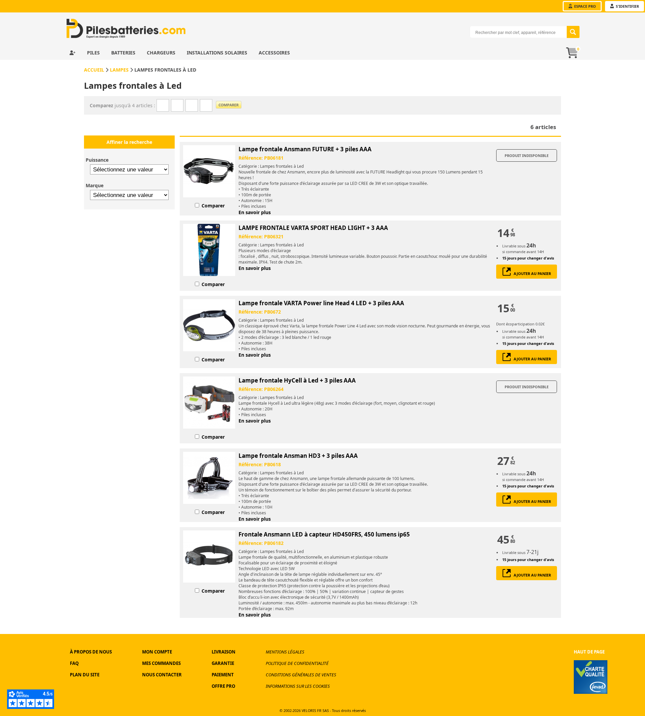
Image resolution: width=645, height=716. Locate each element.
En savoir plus (255, 212)
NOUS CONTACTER (162, 675)
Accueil (94, 70)
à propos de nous (91, 652)
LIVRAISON (223, 652)
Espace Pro (584, 6)
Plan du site (84, 675)
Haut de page (589, 652)
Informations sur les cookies (298, 686)
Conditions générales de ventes (301, 675)
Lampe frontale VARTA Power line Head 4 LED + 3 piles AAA (321, 303)
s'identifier (627, 6)
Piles (94, 52)
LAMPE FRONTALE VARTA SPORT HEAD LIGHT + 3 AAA (313, 228)
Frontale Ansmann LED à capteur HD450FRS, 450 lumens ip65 (324, 534)
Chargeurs (162, 52)
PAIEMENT (223, 675)
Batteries (124, 52)
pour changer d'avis (528, 258)
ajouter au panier (531, 273)
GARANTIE (223, 663)
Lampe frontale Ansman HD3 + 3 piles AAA (298, 456)
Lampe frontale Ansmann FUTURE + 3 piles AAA (305, 149)
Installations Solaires (218, 52)
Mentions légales (285, 652)
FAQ (74, 663)
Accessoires (274, 52)
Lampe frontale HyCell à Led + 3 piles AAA (297, 380)
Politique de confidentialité (297, 663)
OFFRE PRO (223, 686)
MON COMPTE (157, 652)
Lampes (119, 70)
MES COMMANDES (161, 663)
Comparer (213, 205)
